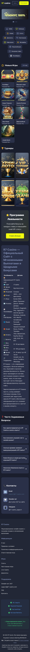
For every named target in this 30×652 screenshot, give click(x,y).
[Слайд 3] (16, 21)
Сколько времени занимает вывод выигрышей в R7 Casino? (14, 449)
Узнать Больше (15, 236)
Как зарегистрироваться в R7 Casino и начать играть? (13, 429)
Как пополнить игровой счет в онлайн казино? (13, 439)
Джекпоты (4, 573)
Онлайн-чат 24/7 (6, 583)
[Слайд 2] (15, 21)
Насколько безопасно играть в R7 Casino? (13, 469)
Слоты (3, 563)
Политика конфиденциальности (12, 549)
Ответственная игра (8, 553)
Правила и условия (7, 546)
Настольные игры (7, 566)
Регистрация (24, 3)
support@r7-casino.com (16, 494)
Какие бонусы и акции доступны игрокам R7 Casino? (14, 459)
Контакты (4, 593)
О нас (3, 543)
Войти (15, 3)
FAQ (2, 590)
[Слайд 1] (13, 21)
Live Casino (5, 570)
